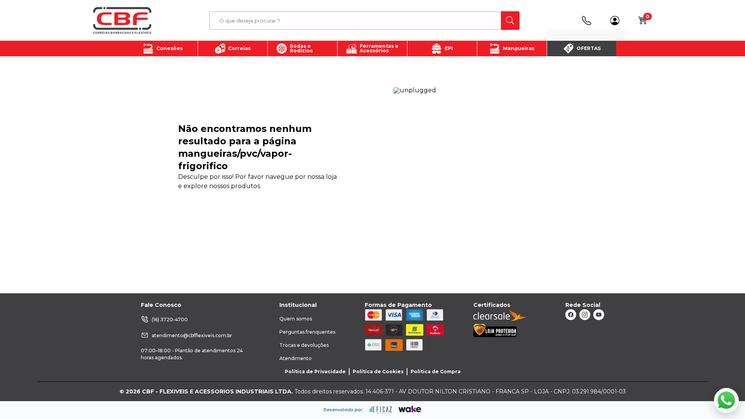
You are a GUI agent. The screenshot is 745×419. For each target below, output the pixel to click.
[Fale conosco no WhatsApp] (726, 400)
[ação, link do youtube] (598, 314)
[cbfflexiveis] (122, 20)
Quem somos (295, 319)
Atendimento (295, 358)
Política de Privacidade (315, 371)
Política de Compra (436, 371)
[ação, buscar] (510, 20)
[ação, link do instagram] (584, 314)
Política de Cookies (378, 371)
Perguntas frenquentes (307, 332)
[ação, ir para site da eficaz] (381, 410)
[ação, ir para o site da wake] (409, 409)
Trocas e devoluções (304, 345)
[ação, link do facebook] (570, 314)
